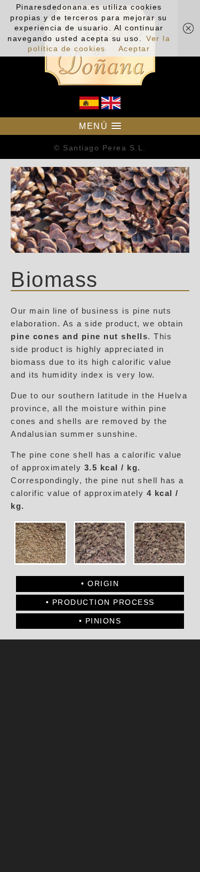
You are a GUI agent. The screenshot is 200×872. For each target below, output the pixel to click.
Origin (103, 583)
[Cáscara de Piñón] (40, 543)
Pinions (103, 621)
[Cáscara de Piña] (100, 543)
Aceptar (134, 48)
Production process (103, 602)
